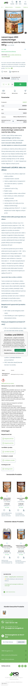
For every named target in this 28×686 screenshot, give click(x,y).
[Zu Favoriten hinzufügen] (4, 510)
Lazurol (4, 56)
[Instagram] (25, 666)
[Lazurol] (25, 52)
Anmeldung (21, 642)
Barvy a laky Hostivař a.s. (14, 55)
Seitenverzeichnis (14, 679)
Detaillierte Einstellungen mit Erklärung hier (14, 353)
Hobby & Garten (9, 7)
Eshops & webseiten (11, 682)
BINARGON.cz (19, 682)
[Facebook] (19, 666)
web (8, 56)
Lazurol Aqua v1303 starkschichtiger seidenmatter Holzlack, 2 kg (21, 546)
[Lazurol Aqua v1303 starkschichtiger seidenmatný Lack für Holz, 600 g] (4, 612)
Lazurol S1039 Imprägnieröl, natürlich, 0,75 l (7, 499)
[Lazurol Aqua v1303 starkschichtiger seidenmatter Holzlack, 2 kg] (20, 534)
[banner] (5, 3)
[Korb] (20, 3)
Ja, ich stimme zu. (20, 350)
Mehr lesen (8, 68)
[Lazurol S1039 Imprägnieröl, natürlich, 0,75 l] (6, 487)
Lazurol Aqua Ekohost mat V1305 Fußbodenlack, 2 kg (7, 546)
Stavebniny (18, 7)
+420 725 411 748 (11, 623)
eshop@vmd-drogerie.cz (14, 628)
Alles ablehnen (8, 350)
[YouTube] (22, 666)
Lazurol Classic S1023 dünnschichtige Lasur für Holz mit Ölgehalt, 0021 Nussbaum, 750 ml (21, 499)
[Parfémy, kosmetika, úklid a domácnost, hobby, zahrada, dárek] (1, 7)
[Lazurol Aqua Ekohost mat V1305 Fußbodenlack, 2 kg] (6, 534)
